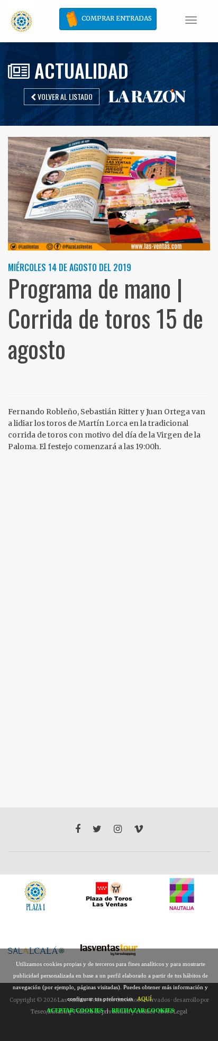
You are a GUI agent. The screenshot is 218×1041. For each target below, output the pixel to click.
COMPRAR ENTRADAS (116, 18)
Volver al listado (64, 96)
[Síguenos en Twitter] (97, 829)
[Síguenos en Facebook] (77, 829)
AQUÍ (144, 999)
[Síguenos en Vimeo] (138, 829)
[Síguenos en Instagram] (118, 829)
